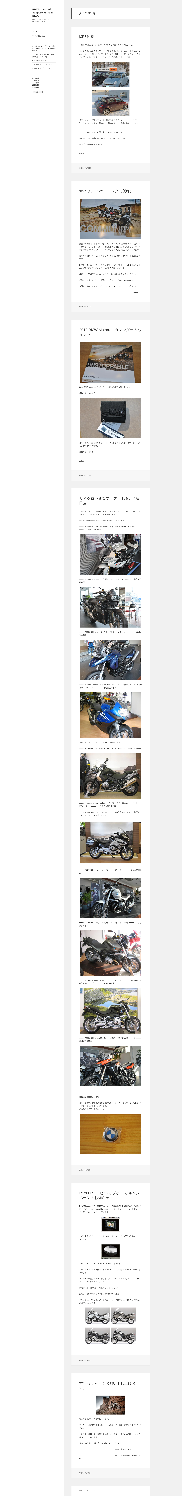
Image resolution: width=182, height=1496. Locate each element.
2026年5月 (36, 85)
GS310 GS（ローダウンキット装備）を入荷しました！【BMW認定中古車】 (44, 48)
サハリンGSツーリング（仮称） (106, 191)
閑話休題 (86, 37)
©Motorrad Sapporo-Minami (88, 1491)
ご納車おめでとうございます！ (43, 64)
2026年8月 (36, 78)
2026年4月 (36, 87)
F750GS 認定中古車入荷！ (41, 60)
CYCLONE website (38, 36)
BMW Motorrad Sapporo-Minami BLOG (42, 12)
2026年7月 (36, 80)
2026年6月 (36, 83)
